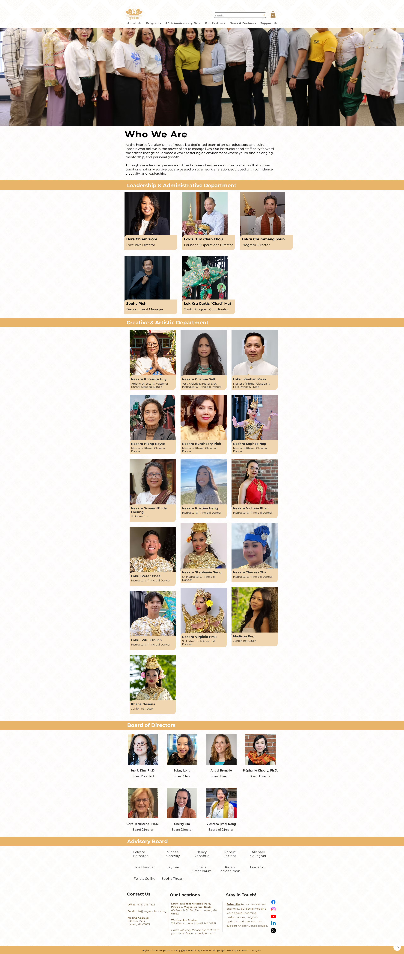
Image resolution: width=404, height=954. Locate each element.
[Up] (397, 947)
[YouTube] (273, 916)
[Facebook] (273, 902)
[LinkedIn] (273, 923)
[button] (273, 14)
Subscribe (233, 904)
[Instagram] (273, 909)
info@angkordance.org (151, 911)
